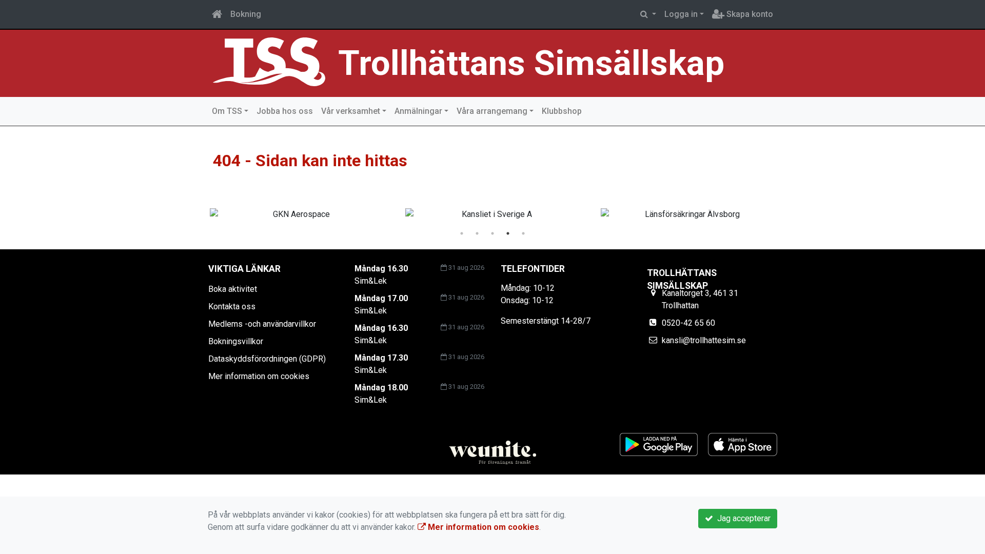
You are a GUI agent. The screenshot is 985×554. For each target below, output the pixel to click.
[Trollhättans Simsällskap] (269, 61)
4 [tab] (508, 233)
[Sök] (648, 14)
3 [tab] (492, 233)
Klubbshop (562, 111)
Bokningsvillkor (235, 341)
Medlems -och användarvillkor (262, 324)
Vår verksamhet (350, 111)
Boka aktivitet (232, 289)
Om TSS (227, 111)
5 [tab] (523, 233)
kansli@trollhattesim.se (704, 340)
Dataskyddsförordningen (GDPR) (267, 359)
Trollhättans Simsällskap (531, 63)
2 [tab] (477, 233)
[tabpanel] (297, 214)
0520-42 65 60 (688, 323)
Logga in (681, 14)
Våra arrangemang (492, 111)
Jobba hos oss (285, 111)
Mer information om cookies (258, 376)
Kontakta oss (231, 306)
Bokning (245, 14)
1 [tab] (462, 233)
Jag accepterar (742, 518)
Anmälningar (418, 111)
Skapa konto (748, 14)
